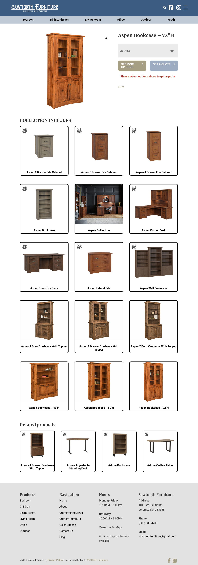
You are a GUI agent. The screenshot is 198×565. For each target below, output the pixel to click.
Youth (171, 19)
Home (63, 500)
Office (121, 19)
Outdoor (146, 19)
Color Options (67, 524)
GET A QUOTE (161, 64)
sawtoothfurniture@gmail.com (157, 536)
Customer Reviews (71, 512)
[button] (106, 38)
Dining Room (27, 512)
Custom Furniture (70, 518)
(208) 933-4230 (148, 523)
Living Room (93, 19)
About (63, 506)
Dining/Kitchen (59, 19)
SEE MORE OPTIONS (127, 66)
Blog (62, 537)
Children (25, 506)
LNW (121, 86)
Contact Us (66, 530)
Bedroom (28, 19)
